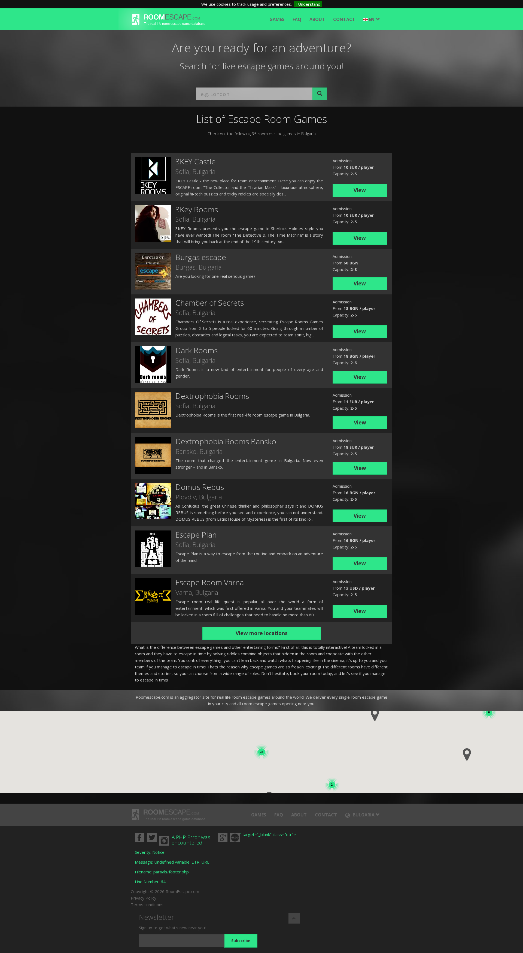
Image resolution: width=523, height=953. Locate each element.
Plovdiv (185, 496)
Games (276, 19)
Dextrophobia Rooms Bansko (225, 441)
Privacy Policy (143, 898)
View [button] (360, 190)
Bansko (185, 451)
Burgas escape (200, 257)
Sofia (182, 171)
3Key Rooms (196, 209)
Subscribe (240, 940)
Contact (344, 19)
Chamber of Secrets (209, 302)
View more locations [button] (262, 633)
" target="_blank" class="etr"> (268, 834)
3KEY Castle (195, 161)
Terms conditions (147, 904)
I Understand (308, 4)
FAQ (297, 19)
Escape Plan (196, 534)
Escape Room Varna (209, 582)
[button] (467, 754)
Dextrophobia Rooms (212, 396)
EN (372, 19)
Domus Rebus (199, 487)
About (317, 19)
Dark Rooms (196, 350)
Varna (183, 592)
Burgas (185, 267)
